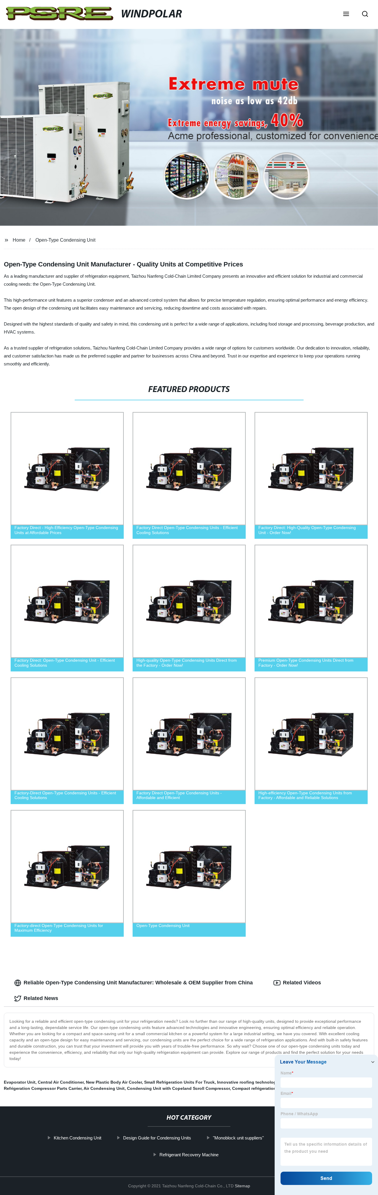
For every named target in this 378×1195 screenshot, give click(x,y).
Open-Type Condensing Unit (65, 240)
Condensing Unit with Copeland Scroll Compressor (178, 1088)
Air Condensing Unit (104, 1088)
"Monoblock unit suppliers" (238, 1137)
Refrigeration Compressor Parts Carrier (43, 1088)
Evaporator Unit (19, 1082)
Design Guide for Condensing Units (157, 1137)
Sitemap (242, 1185)
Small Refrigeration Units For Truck (179, 1082)
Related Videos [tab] (302, 983)
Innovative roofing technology (247, 1082)
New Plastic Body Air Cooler (114, 1082)
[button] (346, 14)
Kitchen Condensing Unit (77, 1137)
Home (19, 240)
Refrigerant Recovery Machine (189, 1154)
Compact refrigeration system (262, 1088)
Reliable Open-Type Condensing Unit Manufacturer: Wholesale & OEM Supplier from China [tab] (138, 983)
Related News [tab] (41, 998)
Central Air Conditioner (61, 1082)
